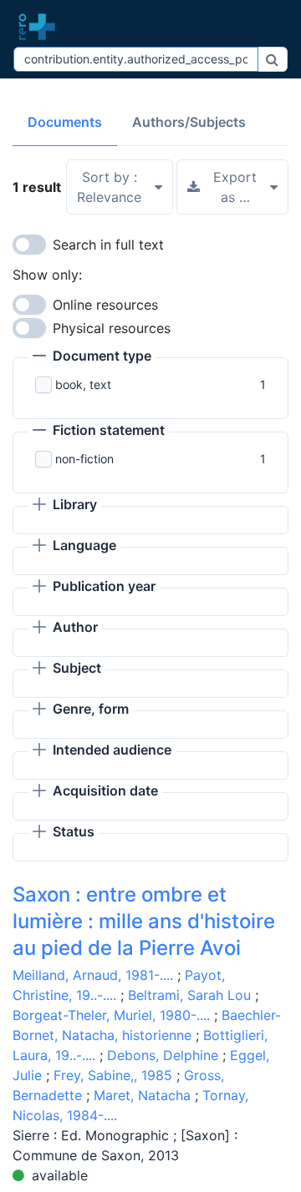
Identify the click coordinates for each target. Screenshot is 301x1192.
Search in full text (108, 244)
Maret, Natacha (142, 1095)
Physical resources (112, 328)
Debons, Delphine (162, 1055)
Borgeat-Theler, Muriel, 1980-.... (111, 1015)
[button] (92, 357)
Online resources (105, 304)
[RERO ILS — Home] (41, 27)
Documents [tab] (65, 122)
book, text (83, 384)
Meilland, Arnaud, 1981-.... (93, 975)
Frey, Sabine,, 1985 (113, 1075)
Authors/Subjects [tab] (189, 122)
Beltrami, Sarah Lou (189, 995)
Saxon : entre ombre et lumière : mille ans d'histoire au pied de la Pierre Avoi (144, 921)
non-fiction (84, 459)
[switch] (29, 245)
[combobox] (135, 59)
